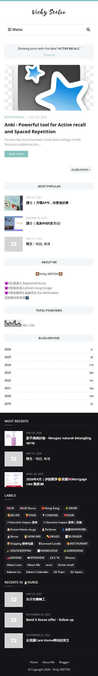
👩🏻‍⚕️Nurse (12, 536)
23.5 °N (54, 558)
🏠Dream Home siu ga (21, 529)
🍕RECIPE (13, 515)
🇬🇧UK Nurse (28, 508)
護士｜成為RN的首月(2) (43, 223)
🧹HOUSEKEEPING (19, 551)
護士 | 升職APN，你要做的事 (47, 202)
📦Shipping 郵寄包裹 (20, 544)
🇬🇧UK (10, 508)
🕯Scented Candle (50, 544)
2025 (49, 357)
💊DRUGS (52, 536)
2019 (49, 404)
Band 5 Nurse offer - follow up (50, 619)
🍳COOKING (50, 515)
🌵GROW (71, 508)
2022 (49, 380)
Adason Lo (14, 572)
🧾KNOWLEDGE (47, 551)
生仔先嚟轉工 (35, 599)
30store (70, 558)
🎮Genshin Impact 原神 (22, 522)
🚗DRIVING (14, 558)
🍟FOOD (30, 515)
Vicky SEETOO (61, 669)
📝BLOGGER (73, 536)
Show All (49, 55)
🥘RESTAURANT (77, 544)
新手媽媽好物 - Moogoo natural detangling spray (58, 440)
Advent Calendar (37, 572)
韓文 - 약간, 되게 (38, 244)
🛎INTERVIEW (35, 558)
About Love (14, 565)
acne (49, 565)
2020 (49, 396)
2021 (49, 388)
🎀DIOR (69, 515)
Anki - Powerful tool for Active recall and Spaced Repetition (45, 128)
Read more (16, 154)
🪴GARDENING (73, 551)
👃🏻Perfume (48, 529)
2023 (49, 373)
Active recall (15, 117)
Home (34, 662)
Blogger (64, 662)
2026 (48, 349)
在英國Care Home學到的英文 (47, 640)
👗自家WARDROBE (74, 529)
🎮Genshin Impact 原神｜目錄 (62, 522)
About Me (33, 565)
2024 (49, 365)
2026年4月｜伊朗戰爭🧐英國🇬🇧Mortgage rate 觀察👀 (56, 481)
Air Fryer (59, 572)
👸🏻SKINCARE (32, 536)
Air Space (76, 572)
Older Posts (79, 169)
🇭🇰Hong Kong (50, 508)
